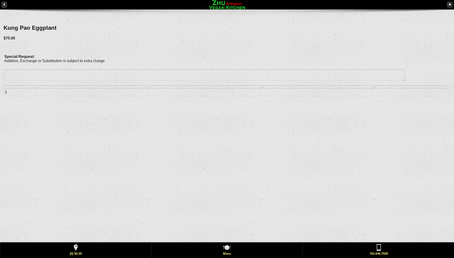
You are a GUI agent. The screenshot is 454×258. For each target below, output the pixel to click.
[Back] (4, 4)
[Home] (450, 4)
